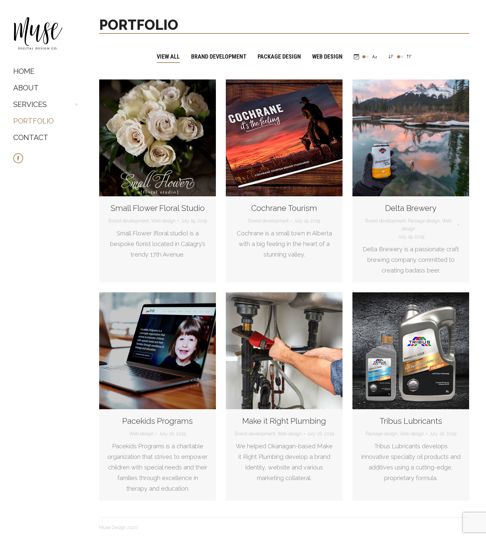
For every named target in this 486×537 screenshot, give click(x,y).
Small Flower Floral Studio (157, 208)
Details (175, 138)
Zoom (157, 138)
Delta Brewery (410, 208)
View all (168, 56)
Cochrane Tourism (284, 208)
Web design (327, 56)
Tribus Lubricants (411, 421)
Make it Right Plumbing (284, 421)
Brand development (218, 56)
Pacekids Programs (157, 421)
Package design (279, 56)
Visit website (140, 138)
